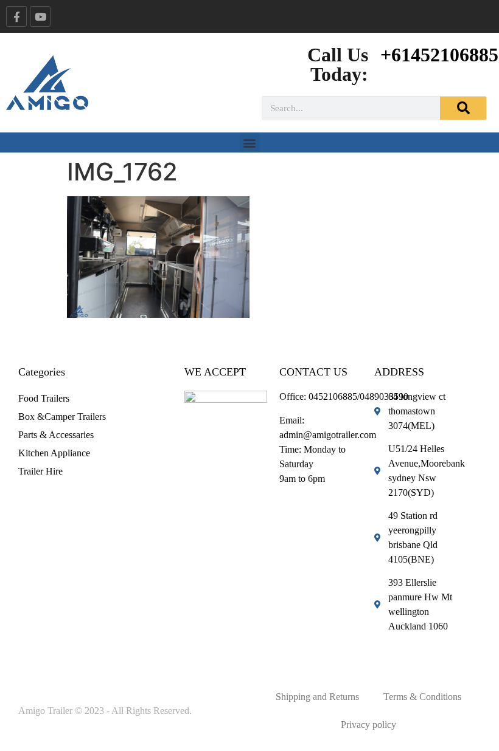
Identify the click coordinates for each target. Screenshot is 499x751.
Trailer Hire (40, 471)
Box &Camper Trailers (62, 416)
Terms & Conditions (422, 696)
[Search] (463, 108)
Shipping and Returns (317, 696)
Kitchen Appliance (54, 453)
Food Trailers (43, 398)
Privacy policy (368, 724)
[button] (250, 142)
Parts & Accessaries (56, 435)
